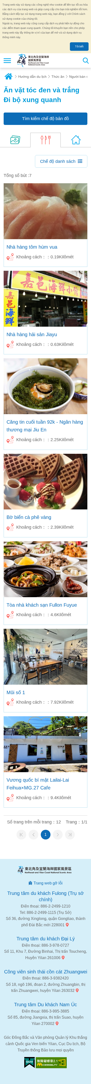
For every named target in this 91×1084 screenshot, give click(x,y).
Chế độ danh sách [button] (57, 161)
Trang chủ (8, 76)
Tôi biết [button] (79, 46)
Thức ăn (57, 77)
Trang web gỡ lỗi (48, 883)
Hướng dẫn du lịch (32, 77)
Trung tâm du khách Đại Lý (46, 938)
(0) (76, 140)
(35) (15, 140)
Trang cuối (70, 834)
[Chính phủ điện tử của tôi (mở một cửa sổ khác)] (29, 1062)
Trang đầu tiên (21, 834)
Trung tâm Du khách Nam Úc (45, 1004)
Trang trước (33, 834)
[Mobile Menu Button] (7, 60)
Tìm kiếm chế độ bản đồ (45, 118)
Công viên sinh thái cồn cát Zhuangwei (45, 971)
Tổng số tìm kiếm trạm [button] (85, 60)
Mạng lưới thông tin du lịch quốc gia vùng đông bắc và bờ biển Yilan (33, 60)
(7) (45, 140)
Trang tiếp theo (58, 834)
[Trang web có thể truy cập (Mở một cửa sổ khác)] (51, 1062)
